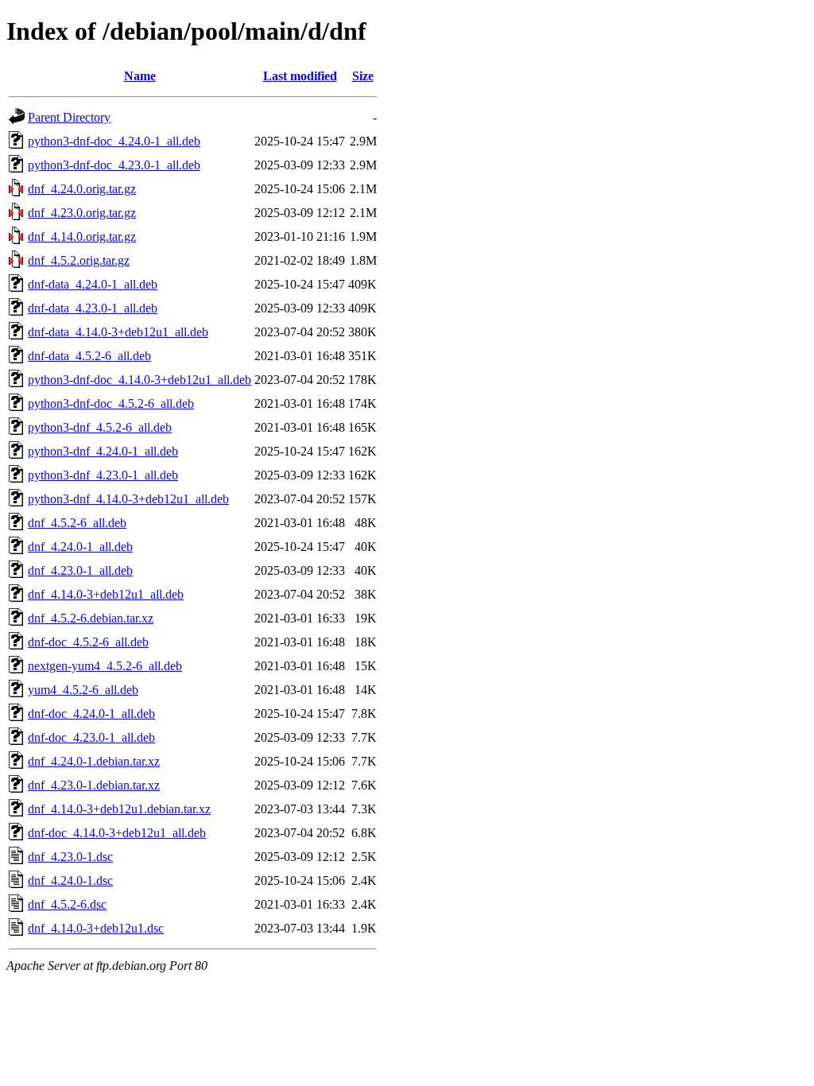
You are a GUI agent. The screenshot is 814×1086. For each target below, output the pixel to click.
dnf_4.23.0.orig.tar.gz (82, 212)
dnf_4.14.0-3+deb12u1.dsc (96, 928)
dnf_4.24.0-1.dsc (70, 880)
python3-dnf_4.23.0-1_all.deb (103, 475)
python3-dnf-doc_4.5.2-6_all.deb (111, 403)
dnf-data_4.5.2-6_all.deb (89, 356)
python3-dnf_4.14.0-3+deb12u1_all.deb (128, 499)
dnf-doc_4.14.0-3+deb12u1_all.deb (117, 833)
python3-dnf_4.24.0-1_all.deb (103, 451)
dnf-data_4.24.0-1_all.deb (92, 284)
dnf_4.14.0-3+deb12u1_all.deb (106, 594)
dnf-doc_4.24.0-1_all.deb (91, 713)
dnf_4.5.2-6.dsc (67, 904)
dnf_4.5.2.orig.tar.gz (79, 260)
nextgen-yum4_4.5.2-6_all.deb (105, 666)
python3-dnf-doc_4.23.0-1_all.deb (114, 165)
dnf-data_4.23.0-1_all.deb (92, 308)
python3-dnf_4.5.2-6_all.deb (100, 427)
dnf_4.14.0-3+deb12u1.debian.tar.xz (119, 809)
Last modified (300, 76)
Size (363, 76)
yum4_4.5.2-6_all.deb (83, 689)
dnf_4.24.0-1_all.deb (80, 546)
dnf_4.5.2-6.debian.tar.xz (90, 618)
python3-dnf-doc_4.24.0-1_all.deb (114, 141)
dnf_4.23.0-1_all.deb (80, 570)
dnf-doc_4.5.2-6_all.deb (88, 642)
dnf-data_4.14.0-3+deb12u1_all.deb (118, 332)
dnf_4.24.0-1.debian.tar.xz (94, 761)
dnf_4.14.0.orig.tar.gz (82, 236)
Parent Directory (69, 117)
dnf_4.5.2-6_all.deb (77, 522)
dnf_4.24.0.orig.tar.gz (82, 189)
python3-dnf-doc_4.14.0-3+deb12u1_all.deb (139, 379)
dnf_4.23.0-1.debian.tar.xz (94, 785)
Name (140, 76)
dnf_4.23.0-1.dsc (70, 856)
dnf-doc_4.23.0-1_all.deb (91, 737)
